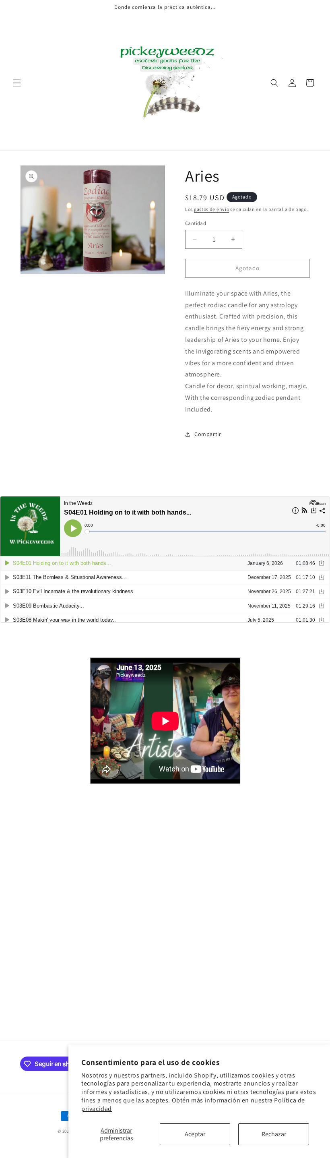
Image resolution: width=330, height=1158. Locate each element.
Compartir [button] (207, 434)
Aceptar (195, 1134)
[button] (17, 83)
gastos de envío (211, 209)
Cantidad (195, 223)
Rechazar (274, 1134)
